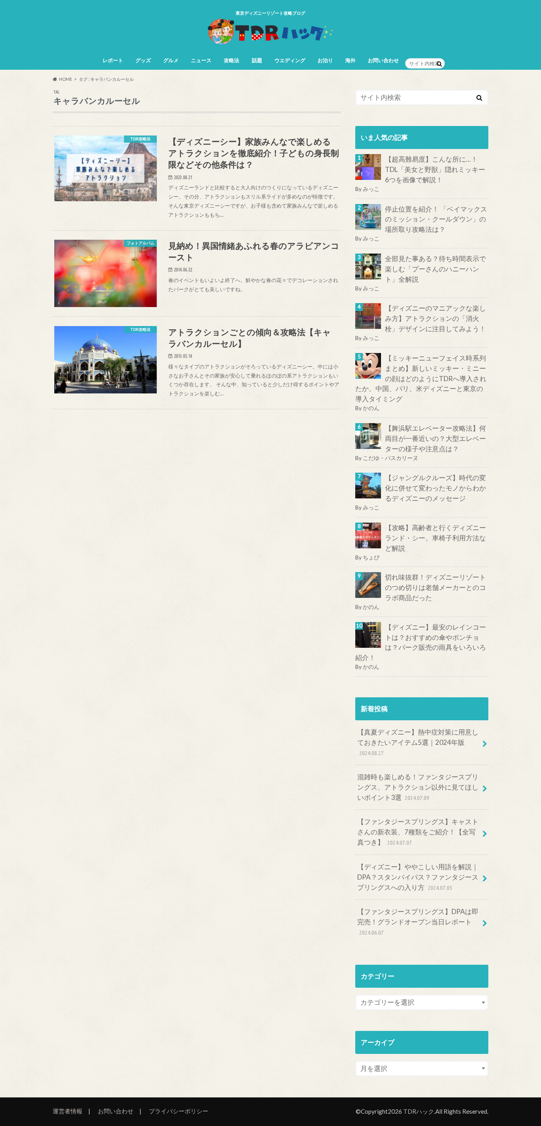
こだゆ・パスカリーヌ (390, 457)
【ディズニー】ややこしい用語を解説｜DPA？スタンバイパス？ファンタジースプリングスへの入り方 (417, 877)
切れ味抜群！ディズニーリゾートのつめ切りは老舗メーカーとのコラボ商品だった (435, 587)
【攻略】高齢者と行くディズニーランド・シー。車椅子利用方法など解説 (435, 537)
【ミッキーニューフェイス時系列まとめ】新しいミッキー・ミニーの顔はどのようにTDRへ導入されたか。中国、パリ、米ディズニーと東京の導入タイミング (420, 378)
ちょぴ (371, 557)
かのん (371, 408)
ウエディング (289, 60)
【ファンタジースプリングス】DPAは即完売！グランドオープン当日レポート (417, 921)
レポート (113, 60)
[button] (105, 168)
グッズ (143, 60)
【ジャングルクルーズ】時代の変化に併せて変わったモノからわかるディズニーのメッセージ (435, 487)
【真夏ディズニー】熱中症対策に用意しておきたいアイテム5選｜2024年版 (417, 742)
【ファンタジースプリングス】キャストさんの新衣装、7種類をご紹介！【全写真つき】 (417, 831)
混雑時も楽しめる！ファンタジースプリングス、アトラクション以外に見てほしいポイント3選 (417, 787)
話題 (257, 60)
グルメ (171, 60)
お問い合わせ (383, 60)
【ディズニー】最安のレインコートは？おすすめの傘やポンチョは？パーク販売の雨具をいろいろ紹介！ (420, 642)
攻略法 (231, 60)
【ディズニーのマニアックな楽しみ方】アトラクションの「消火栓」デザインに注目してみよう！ (435, 318)
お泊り (325, 60)
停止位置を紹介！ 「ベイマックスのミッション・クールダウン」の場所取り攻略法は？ (436, 219)
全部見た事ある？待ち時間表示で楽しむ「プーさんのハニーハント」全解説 (435, 268)
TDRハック (418, 1111)
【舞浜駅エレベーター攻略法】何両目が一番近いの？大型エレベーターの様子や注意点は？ (435, 438)
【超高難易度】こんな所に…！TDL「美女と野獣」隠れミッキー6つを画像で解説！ (435, 169)
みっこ (371, 188)
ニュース (201, 60)
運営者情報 (67, 1111)
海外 (350, 60)
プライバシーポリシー (178, 1111)
